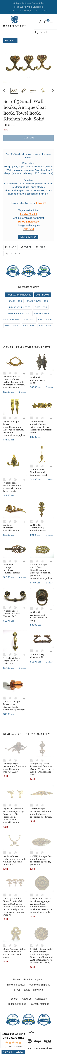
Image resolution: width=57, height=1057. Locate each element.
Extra (27, 990)
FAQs (17, 990)
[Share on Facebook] (6, 373)
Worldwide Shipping (39, 984)
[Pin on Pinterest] (16, 373)
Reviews (38, 990)
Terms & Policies (17, 1004)
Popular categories (33, 979)
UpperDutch (31, 1032)
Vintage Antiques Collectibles (28, 7)
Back (13, 40)
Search (14, 998)
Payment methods (39, 1004)
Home (16, 979)
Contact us (41, 998)
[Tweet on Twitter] (11, 373)
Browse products (16, 984)
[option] (14, 90)
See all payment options (38, 1048)
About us (26, 998)
